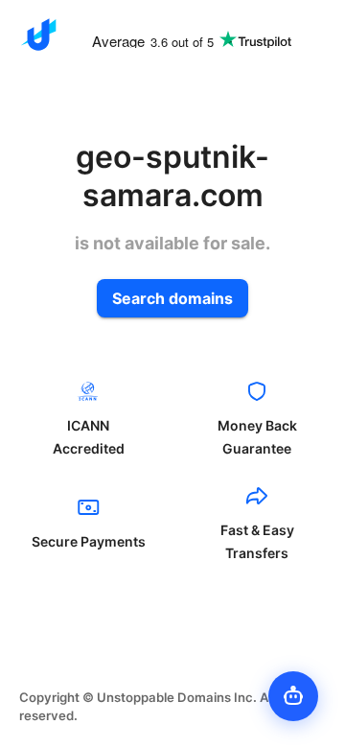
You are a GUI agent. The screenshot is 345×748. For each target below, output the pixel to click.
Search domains (172, 298)
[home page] (38, 34)
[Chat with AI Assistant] (293, 696)
